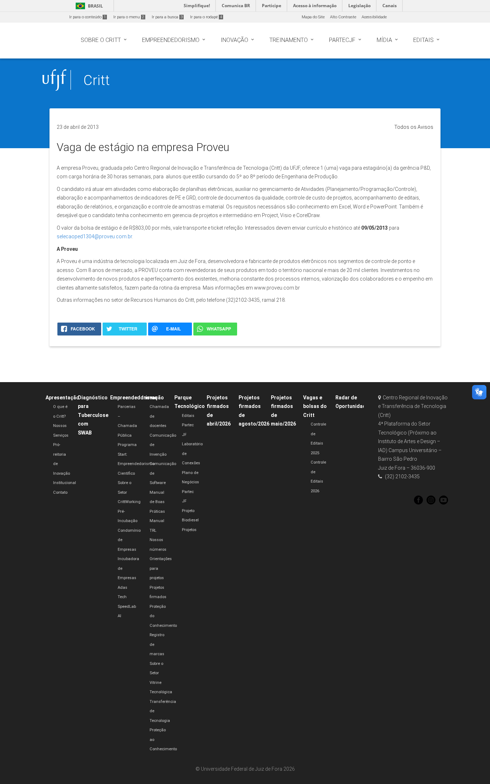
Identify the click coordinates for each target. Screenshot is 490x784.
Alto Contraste (343, 17)
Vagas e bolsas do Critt (315, 406)
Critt (96, 80)
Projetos (189, 529)
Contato (60, 492)
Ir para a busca (167, 17)
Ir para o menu (128, 17)
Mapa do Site (313, 17)
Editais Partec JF (188, 425)
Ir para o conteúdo (87, 17)
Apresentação (62, 397)
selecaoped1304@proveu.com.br (94, 236)
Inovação (153, 397)
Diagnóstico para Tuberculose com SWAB (93, 415)
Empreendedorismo (133, 397)
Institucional (64, 482)
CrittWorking (129, 501)
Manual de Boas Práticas (157, 502)
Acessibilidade (374, 17)
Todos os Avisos (413, 127)
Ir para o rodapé (206, 17)
